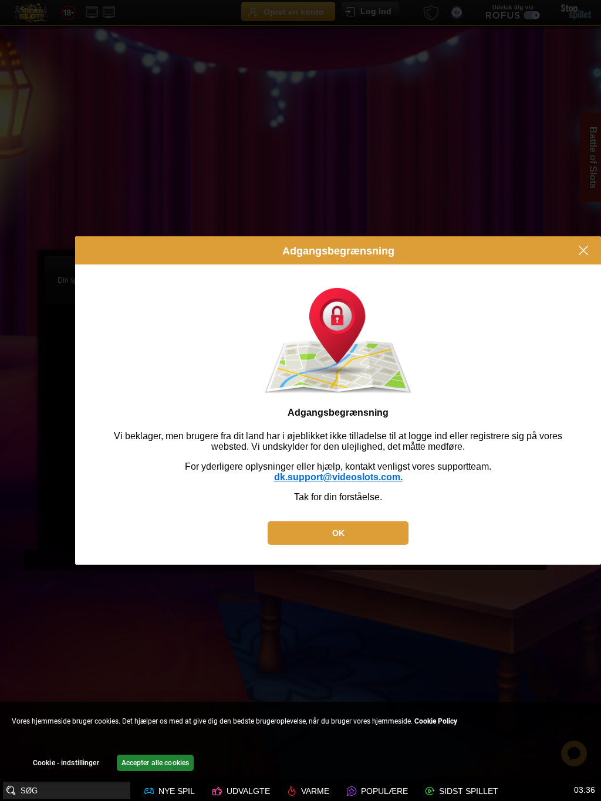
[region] (300, 741)
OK (338, 533)
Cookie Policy (435, 721)
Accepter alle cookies (155, 763)
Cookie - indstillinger (66, 763)
